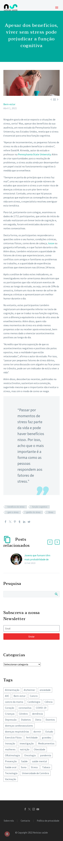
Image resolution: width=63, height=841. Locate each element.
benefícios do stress (16, 506)
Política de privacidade (48, 821)
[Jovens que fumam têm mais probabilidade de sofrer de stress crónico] (17, 559)
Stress (50, 512)
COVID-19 (41, 707)
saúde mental (39, 761)
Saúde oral (10, 767)
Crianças (10, 713)
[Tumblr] (19, 521)
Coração (9, 707)
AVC (7, 695)
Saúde (24, 761)
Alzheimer (29, 689)
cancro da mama (14, 701)
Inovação (10, 743)
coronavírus (25, 707)
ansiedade (45, 689)
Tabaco (46, 767)
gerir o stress (13, 512)
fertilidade (32, 737)
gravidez (46, 737)
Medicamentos (46, 743)
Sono (23, 767)
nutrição (24, 749)
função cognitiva (39, 506)
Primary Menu (57, 7)
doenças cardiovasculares (19, 725)
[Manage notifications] (7, 833)
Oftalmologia (12, 755)
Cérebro (23, 713)
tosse (51, 243)
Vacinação (10, 779)
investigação (27, 743)
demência (37, 713)
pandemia (45, 755)
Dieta (38, 719)
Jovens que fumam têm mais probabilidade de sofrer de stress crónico (37, 559)
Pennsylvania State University (34, 154)
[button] (49, 542)
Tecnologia (11, 773)
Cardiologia (33, 701)
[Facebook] (5, 521)
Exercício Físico (13, 737)
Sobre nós (9, 821)
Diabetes (26, 719)
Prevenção (11, 761)
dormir (37, 731)
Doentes (50, 719)
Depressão (11, 719)
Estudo (49, 731)
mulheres (10, 749)
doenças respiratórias (17, 731)
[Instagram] (33, 809)
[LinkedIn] (24, 521)
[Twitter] (10, 521)
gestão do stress (33, 512)
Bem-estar (9, 104)
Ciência (48, 701)
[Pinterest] (15, 521)
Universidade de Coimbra (35, 773)
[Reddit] (29, 521)
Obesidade (39, 749)
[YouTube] (38, 809)
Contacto (25, 821)
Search (56, 594)
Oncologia (30, 755)
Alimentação (12, 689)
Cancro (34, 695)
